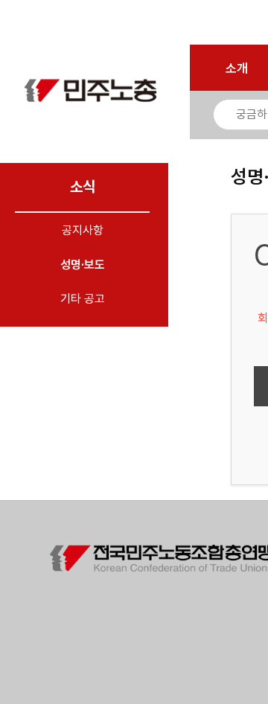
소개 (237, 68)
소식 (82, 187)
